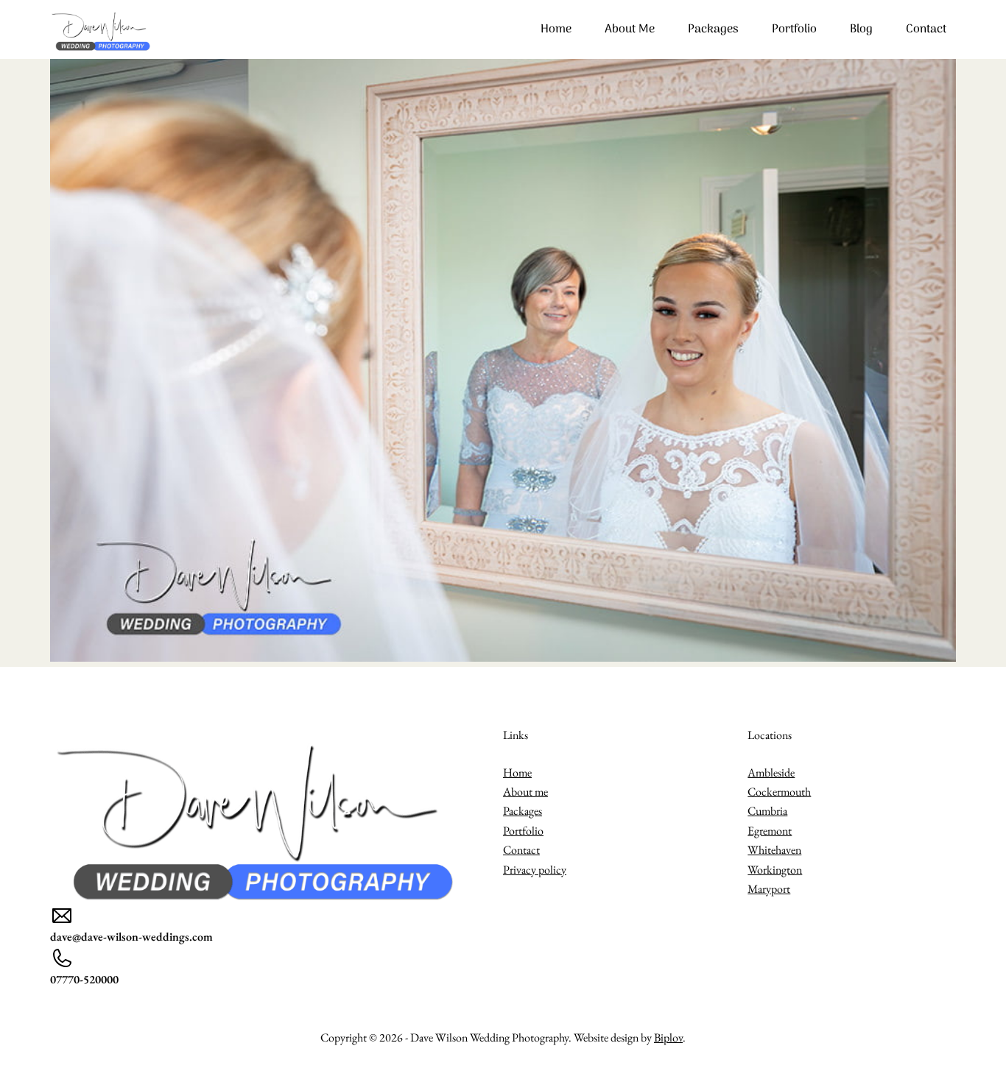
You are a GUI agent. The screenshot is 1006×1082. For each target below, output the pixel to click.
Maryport (769, 889)
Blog (861, 29)
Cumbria (767, 810)
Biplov (668, 1037)
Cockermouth (779, 791)
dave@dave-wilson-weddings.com (131, 936)
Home (556, 29)
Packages (713, 29)
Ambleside (771, 772)
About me (630, 29)
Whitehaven (774, 850)
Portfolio (794, 29)
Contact (926, 29)
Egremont (770, 830)
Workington (775, 869)
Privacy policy (534, 869)
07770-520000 (84, 979)
